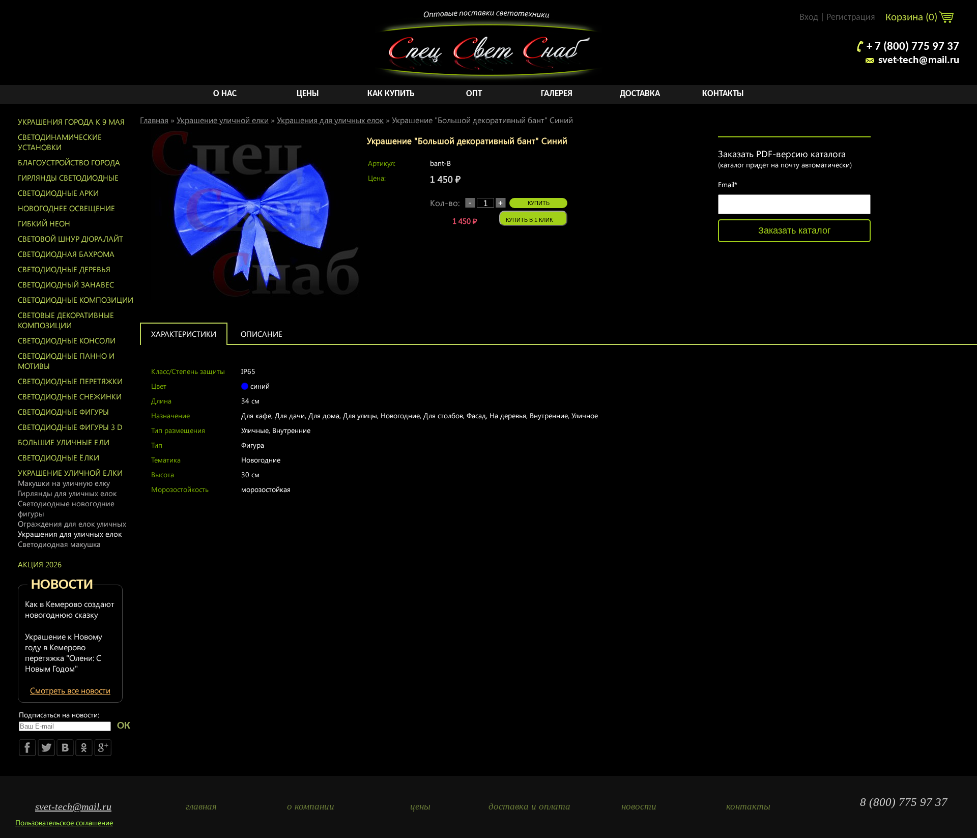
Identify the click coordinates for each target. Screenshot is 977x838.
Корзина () (912, 17)
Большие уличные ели (63, 442)
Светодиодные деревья (64, 269)
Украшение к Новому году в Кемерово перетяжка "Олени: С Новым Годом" (63, 652)
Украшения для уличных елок (70, 534)
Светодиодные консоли (67, 340)
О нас (225, 94)
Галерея (556, 94)
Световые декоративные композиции (66, 320)
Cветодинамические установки (60, 142)
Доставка (640, 94)
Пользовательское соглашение (64, 822)
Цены (308, 94)
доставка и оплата (529, 806)
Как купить (390, 94)
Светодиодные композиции (75, 300)
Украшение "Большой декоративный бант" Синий (482, 119)
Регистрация (850, 17)
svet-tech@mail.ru (918, 60)
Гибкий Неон (44, 223)
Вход (808, 17)
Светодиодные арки (58, 193)
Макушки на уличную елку (64, 483)
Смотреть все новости (70, 690)
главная (201, 806)
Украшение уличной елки (70, 473)
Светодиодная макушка (59, 544)
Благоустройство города (69, 162)
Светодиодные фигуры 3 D (70, 427)
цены (420, 806)
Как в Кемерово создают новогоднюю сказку (69, 609)
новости (638, 806)
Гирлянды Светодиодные (68, 177)
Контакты (723, 94)
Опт (474, 94)
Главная (154, 119)
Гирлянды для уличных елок (67, 493)
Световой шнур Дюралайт (70, 239)
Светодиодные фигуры (63, 412)
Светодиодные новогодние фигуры (66, 508)
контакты (748, 806)
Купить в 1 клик (529, 220)
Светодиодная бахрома (66, 254)
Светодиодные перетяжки (70, 381)
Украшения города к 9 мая (71, 122)
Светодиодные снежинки (70, 396)
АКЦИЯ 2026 (40, 564)
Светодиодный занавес (66, 284)
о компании (310, 806)
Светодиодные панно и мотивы (66, 361)
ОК (123, 725)
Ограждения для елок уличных (72, 523)
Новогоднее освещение (66, 208)
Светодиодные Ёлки (58, 457)
